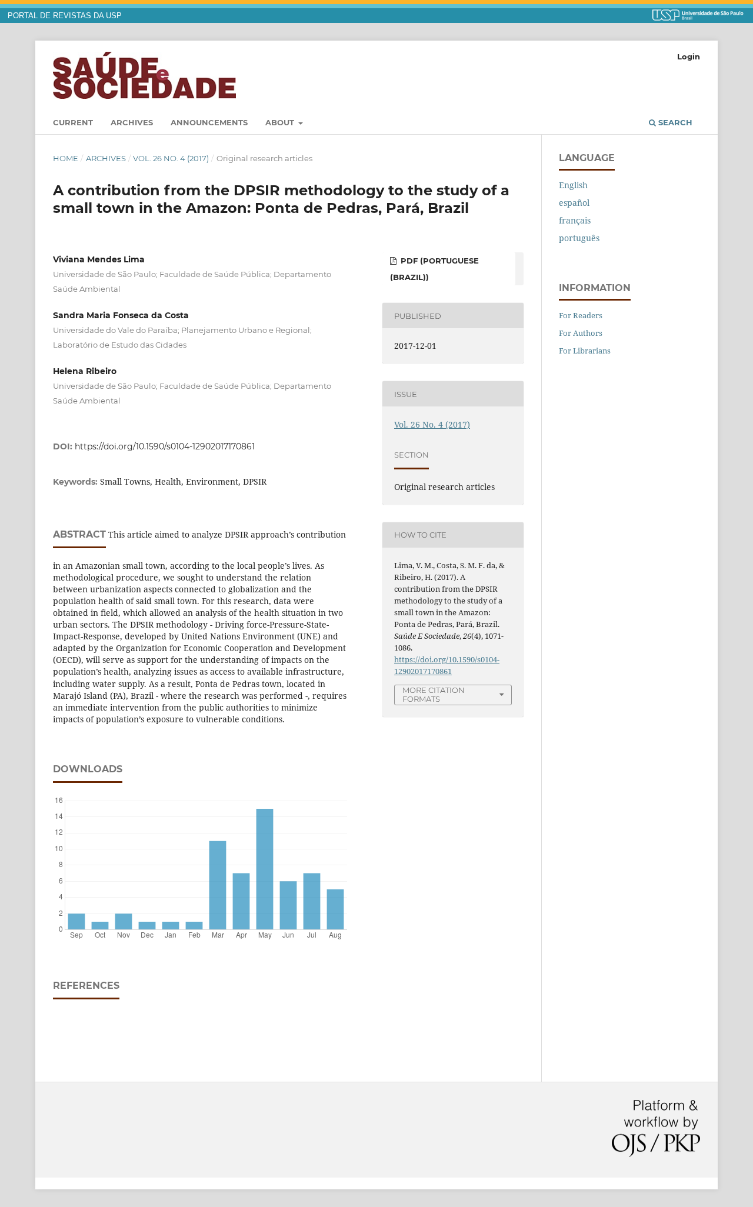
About (280, 122)
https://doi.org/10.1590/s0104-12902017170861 (165, 446)
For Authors (580, 333)
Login (688, 56)
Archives (132, 122)
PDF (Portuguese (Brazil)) (434, 269)
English (573, 185)
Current (73, 122)
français (575, 220)
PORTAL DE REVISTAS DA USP (65, 16)
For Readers (580, 315)
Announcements (209, 122)
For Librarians (585, 350)
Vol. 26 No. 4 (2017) (171, 158)
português (579, 238)
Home (65, 158)
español (574, 202)
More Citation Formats (433, 694)
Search (674, 122)
